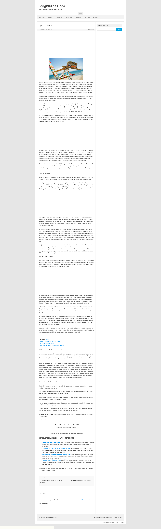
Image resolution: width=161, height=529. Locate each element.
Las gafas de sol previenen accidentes (82, 480)
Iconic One (105, 522)
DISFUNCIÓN (51, 17)
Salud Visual (47, 468)
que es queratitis (46, 470)
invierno (76, 468)
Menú (80, 13)
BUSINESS (87, 17)
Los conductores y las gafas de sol (51, 460)
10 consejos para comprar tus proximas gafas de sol (56, 448)
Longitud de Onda (52, 6)
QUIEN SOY (95, 17)
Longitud (43, 29)
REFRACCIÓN (42, 17)
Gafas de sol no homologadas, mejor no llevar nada (56, 454)
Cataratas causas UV (61, 468)
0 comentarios (90, 29)
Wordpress (121, 522)
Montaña (90, 468)
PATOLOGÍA (60, 17)
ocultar (47, 339)
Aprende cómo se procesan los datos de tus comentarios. (76, 500)
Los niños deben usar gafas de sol (51, 442)
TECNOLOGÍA (79, 17)
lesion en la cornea (82, 468)
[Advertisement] (66, 44)
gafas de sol (70, 468)
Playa (40, 470)
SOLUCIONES (69, 17)
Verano (53, 470)
